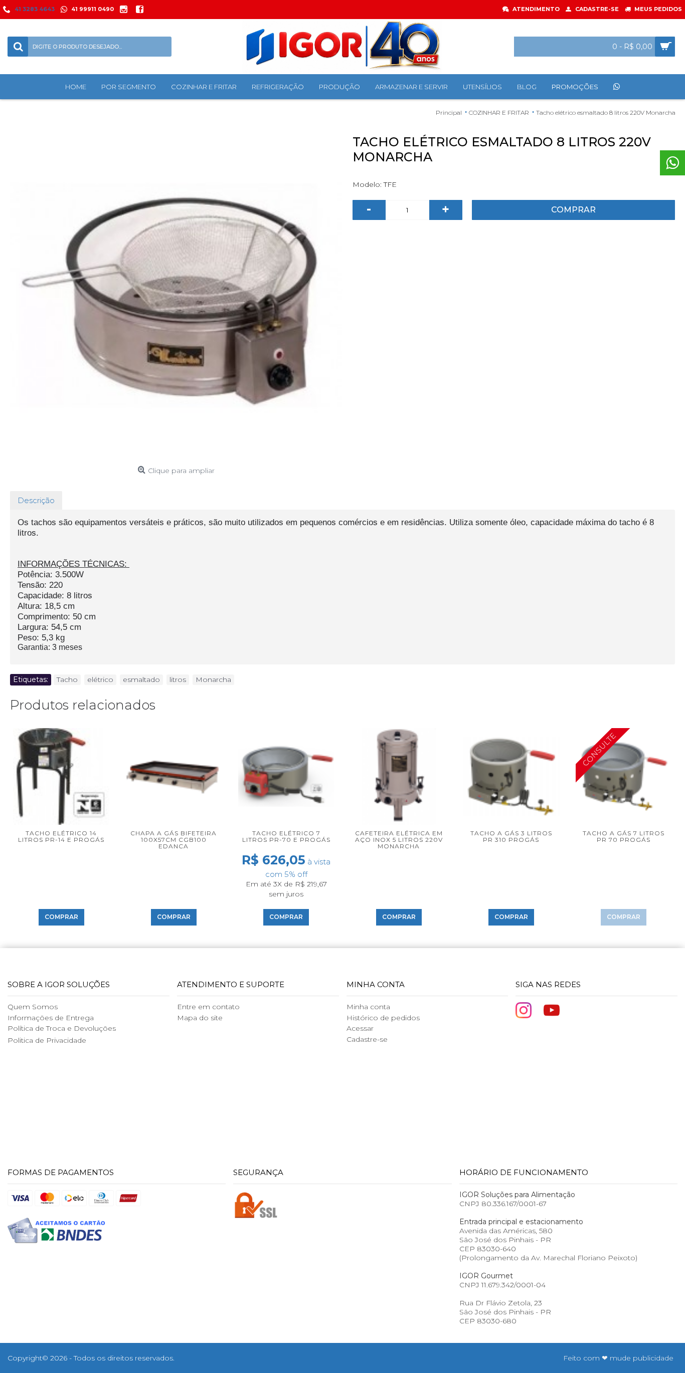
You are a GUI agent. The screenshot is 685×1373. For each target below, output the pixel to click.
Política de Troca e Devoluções (62, 1028)
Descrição (36, 500)
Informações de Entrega (51, 1017)
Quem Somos (33, 1006)
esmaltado (141, 679)
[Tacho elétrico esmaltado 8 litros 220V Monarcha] (176, 295)
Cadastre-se (367, 1039)
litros (177, 679)
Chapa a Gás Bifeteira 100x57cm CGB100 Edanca (173, 839)
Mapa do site (200, 1017)
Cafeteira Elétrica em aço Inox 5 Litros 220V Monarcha (399, 839)
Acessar (360, 1028)
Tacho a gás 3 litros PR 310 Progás (511, 836)
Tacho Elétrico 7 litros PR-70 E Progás (286, 836)
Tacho (67, 679)
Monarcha (213, 679)
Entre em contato (208, 1006)
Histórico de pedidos (383, 1017)
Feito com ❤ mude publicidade (618, 1357)
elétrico (100, 679)
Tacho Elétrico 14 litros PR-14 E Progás (61, 836)
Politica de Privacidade (47, 1040)
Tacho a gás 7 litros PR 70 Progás (623, 836)
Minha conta (368, 1006)
